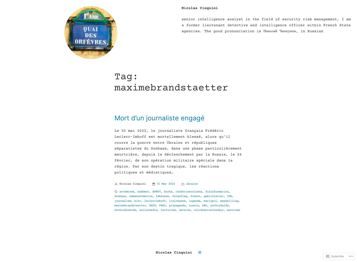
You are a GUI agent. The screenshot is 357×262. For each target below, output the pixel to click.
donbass (120, 196)
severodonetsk (125, 210)
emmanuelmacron (140, 196)
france (195, 196)
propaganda (177, 205)
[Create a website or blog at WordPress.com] (199, 253)
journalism (122, 201)
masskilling (229, 201)
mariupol (210, 201)
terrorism (168, 210)
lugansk (194, 201)
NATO (152, 205)
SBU (204, 205)
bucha (168, 191)
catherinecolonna (189, 191)
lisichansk (177, 201)
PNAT (162, 205)
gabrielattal (214, 196)
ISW (229, 196)
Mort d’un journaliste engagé (159, 118)
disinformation (216, 191)
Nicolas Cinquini (200, 8)
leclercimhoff (155, 201)
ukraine (192, 184)
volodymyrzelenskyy (209, 210)
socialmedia (148, 210)
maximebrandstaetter (130, 205)
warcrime (233, 210)
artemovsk (126, 191)
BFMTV (156, 191)
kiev (137, 201)
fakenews (162, 196)
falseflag (179, 196)
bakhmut (143, 191)
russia (194, 205)
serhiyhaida (219, 205)
